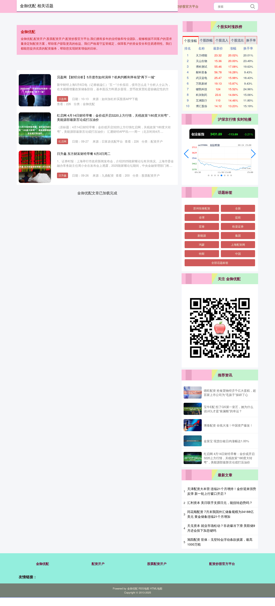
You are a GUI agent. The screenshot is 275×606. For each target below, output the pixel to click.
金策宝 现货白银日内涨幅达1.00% (226, 441)
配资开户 (98, 563)
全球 (202, 217)
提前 (238, 217)
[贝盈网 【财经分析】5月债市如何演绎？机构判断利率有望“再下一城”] (35, 90)
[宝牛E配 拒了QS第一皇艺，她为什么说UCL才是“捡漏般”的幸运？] (193, 409)
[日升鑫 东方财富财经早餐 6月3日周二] (35, 167)
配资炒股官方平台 (185, 6)
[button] (186, 153)
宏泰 (202, 226)
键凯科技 (201, 89)
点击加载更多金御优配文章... (97, 192)
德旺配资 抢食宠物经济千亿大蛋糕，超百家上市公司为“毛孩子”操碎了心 (230, 392)
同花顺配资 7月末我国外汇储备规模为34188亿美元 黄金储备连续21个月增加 (220, 514)
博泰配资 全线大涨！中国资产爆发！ (228, 425)
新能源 (201, 235)
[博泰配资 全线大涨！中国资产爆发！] (193, 425)
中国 (238, 254)
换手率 (251, 40)
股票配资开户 (156, 563)
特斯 (202, 254)
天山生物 (201, 61)
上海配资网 (238, 244)
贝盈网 (62, 99)
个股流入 (221, 40)
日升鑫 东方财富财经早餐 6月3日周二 (84, 153)
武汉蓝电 (201, 78)
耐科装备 (201, 72)
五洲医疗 (201, 100)
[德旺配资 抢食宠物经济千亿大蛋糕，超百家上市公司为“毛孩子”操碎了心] (193, 392)
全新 (238, 208)
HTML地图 (156, 588)
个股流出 (237, 40)
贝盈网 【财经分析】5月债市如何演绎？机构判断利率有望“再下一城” (106, 77)
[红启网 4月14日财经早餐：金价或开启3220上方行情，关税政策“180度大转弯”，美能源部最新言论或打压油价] (35, 128)
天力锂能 (201, 55)
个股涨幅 (190, 40)
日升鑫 (62, 175)
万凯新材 (201, 83)
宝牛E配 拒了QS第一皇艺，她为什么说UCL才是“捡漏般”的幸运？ (228, 409)
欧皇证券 (238, 226)
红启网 (62, 141)
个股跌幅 (206, 40)
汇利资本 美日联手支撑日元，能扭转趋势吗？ (219, 502)
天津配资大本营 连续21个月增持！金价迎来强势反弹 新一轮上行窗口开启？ (221, 491)
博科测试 (201, 66)
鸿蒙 (202, 244)
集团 (238, 235)
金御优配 (42, 563)
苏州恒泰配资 (201, 208)
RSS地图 (144, 588)
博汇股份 (201, 106)
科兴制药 (201, 95)
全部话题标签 (219, 263)
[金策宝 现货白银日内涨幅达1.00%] (193, 440)
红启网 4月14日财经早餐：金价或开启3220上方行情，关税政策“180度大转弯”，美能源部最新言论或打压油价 (114, 117)
